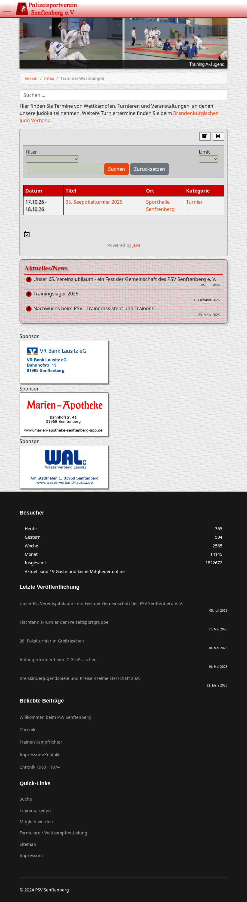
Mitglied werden (36, 821)
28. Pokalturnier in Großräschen (123, 644)
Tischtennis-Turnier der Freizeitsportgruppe (123, 625)
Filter (31, 151)
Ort (150, 190)
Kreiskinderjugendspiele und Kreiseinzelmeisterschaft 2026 (123, 681)
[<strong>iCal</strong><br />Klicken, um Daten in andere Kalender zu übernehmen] (26, 234)
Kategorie (198, 190)
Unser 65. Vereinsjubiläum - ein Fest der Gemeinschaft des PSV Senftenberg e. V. (126, 282)
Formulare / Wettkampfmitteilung (53, 833)
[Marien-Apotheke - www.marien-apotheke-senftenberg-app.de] (123, 415)
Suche (26, 799)
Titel (71, 190)
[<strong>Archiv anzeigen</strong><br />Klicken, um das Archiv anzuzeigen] (205, 136)
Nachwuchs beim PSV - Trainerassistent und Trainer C (126, 311)
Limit (204, 151)
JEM (136, 245)
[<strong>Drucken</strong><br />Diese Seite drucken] (218, 136)
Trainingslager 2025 (126, 296)
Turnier (194, 202)
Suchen (116, 169)
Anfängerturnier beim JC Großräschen (123, 663)
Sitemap (28, 844)
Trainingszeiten (35, 810)
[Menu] (7, 9)
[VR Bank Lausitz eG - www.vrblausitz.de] (123, 362)
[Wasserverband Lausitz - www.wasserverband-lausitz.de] (123, 467)
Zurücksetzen (149, 169)
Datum (33, 190)
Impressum (31, 855)
